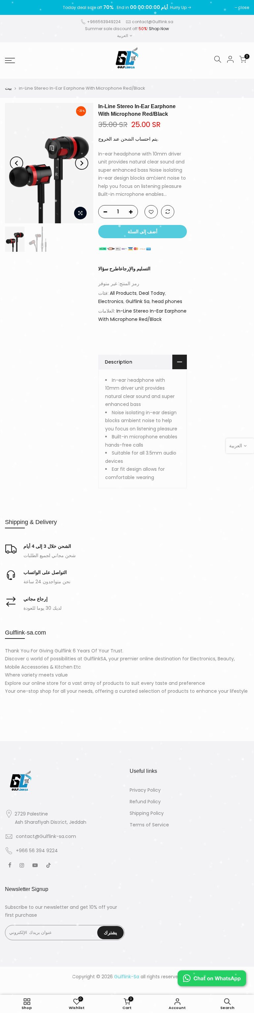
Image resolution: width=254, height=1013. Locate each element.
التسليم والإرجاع (135, 268)
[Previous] (16, 163)
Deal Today (152, 293)
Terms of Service (149, 824)
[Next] (81, 163)
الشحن (127, 139)
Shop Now (159, 28)
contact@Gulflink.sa (152, 21)
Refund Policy (145, 801)
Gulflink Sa (137, 301)
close (13, 7)
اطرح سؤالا (109, 268)
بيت (8, 88)
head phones (167, 301)
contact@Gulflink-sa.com (46, 836)
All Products (123, 293)
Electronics (110, 301)
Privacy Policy (145, 790)
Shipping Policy (147, 813)
